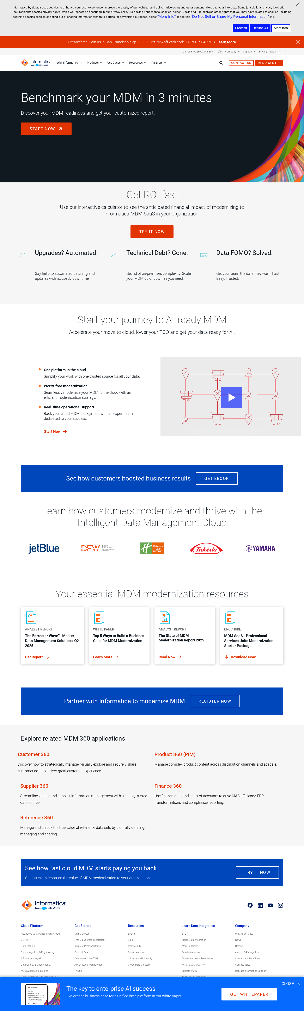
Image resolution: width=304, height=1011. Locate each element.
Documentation (136, 952)
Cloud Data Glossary (139, 964)
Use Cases (114, 62)
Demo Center (81, 933)
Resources (136, 62)
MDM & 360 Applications (34, 970)
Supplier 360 (34, 786)
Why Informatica (67, 62)
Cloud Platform (32, 926)
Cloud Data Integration (194, 939)
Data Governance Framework (197, 958)
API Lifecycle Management (88, 964)
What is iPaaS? (189, 946)
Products (93, 62)
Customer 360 (33, 754)
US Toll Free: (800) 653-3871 (198, 51)
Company (231, 51)
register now (215, 701)
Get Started (82, 926)
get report (34, 657)
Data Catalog (28, 946)
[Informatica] (36, 63)
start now (43, 128)
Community (134, 946)
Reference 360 (36, 817)
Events (131, 933)
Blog (130, 939)
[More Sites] (280, 51)
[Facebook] (250, 905)
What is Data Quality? (193, 964)
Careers (239, 946)
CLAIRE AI (26, 939)
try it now (152, 231)
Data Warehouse (191, 952)
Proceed (241, 28)
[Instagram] (280, 905)
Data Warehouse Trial (86, 958)
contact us (241, 62)
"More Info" (166, 16)
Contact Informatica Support (251, 970)
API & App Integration (32, 958)
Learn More (226, 42)
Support (248, 51)
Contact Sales (82, 952)
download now (243, 657)
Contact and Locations (247, 958)
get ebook (216, 478)
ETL (184, 933)
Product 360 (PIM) (174, 754)
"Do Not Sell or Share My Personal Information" (230, 16)
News (238, 939)
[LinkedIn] (260, 905)
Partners (157, 62)
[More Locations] (220, 51)
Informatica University (140, 958)
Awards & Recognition (247, 952)
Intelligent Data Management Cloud (40, 933)
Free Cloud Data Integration (89, 939)
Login (273, 51)
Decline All (260, 28)
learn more (103, 657)
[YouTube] (270, 905)
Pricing (263, 51)
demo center (269, 62)
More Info (281, 28)
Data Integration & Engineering (37, 952)
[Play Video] (230, 396)
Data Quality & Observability (36, 964)
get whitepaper (249, 994)
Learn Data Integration (198, 926)
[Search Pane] (221, 63)
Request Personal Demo (87, 946)
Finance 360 (168, 786)
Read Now (167, 657)
